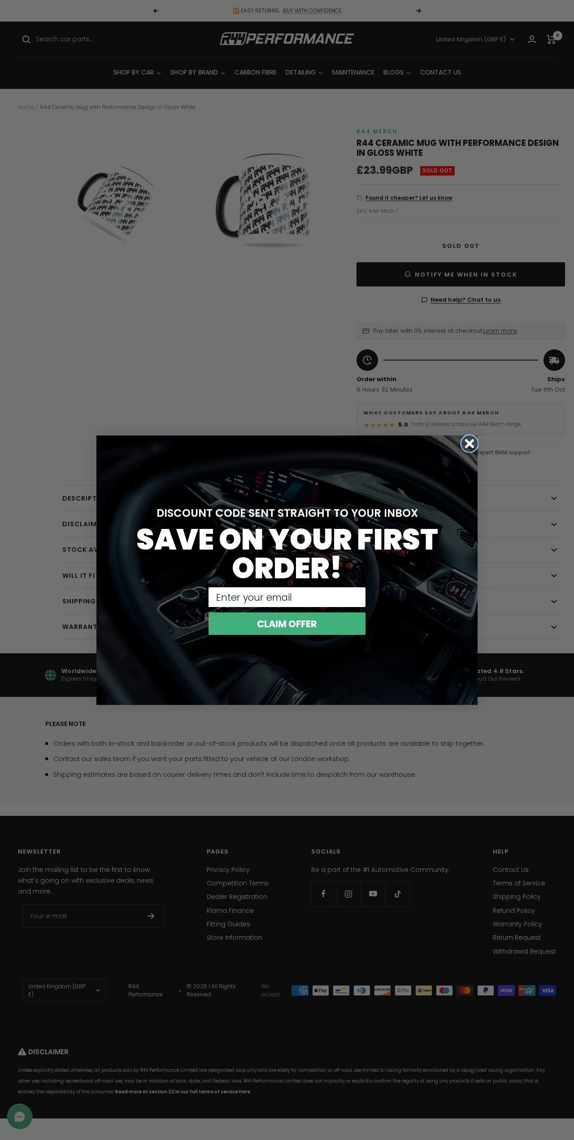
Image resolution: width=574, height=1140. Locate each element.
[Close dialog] (469, 444)
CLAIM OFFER (287, 623)
